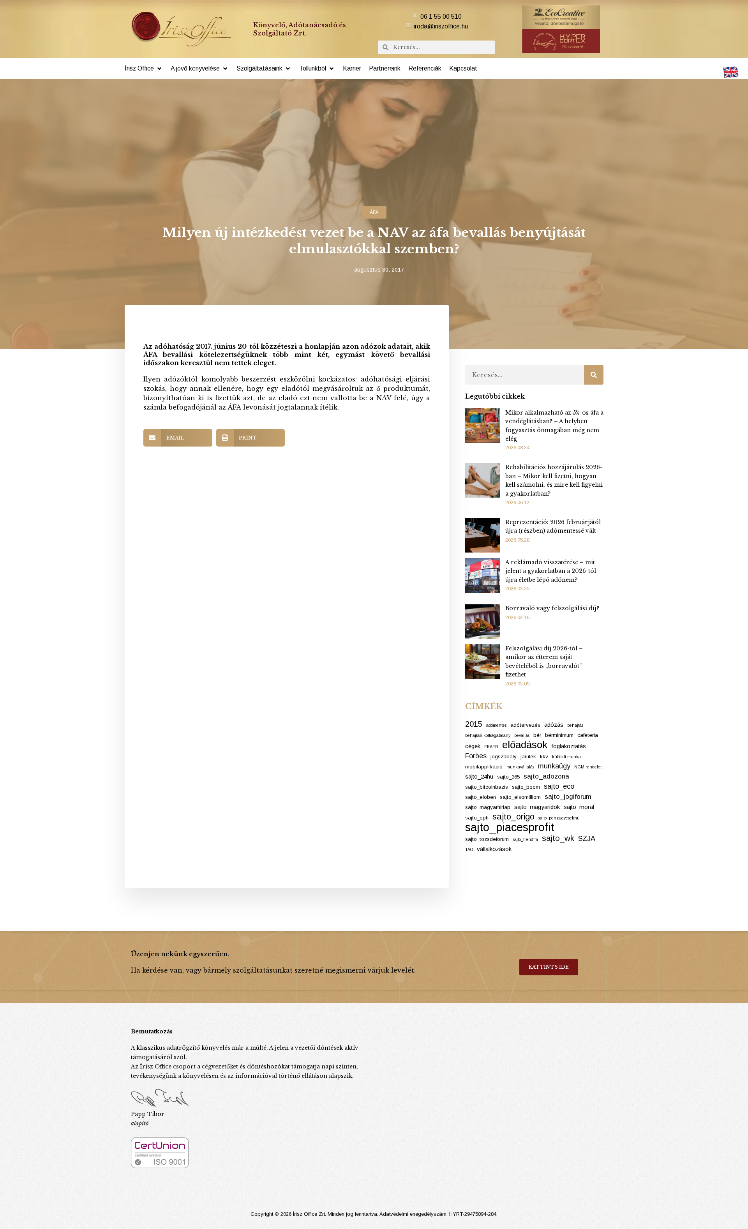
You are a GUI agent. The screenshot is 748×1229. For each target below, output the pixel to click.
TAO (469, 849)
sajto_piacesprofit (509, 827)
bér (537, 735)
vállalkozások (494, 849)
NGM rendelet (588, 767)
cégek (472, 746)
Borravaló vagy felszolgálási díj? (552, 608)
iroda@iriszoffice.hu (441, 26)
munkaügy (554, 766)
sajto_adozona (546, 776)
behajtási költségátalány (487, 735)
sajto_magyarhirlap (487, 807)
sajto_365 (508, 777)
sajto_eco (559, 786)
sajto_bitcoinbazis (486, 787)
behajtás (575, 725)
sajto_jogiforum (568, 796)
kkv (544, 756)
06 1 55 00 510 (441, 16)
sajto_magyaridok (537, 806)
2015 (473, 724)
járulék (528, 756)
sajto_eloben (480, 797)
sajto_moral (579, 806)
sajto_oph (477, 818)
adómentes (496, 725)
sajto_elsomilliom (520, 797)
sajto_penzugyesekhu (559, 818)
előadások (524, 744)
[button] (144, 68)
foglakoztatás (568, 746)
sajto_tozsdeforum (487, 839)
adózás (553, 724)
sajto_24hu (479, 776)
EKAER (491, 746)
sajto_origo (513, 816)
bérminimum (559, 735)
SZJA (586, 838)
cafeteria (587, 735)
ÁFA (374, 212)
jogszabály (503, 756)
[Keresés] (593, 375)
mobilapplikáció (484, 767)
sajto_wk (558, 837)
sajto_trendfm (525, 839)
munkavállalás (520, 767)
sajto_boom (526, 787)
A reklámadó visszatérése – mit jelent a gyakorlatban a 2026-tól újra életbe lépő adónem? (550, 571)
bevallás (521, 735)
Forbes (476, 756)
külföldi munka (566, 756)
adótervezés (525, 725)
